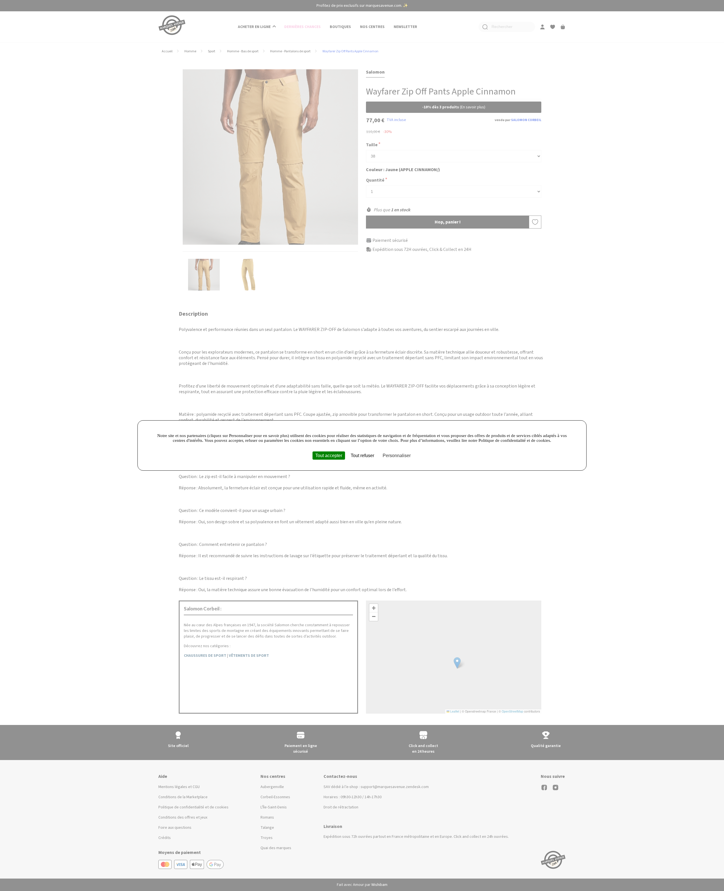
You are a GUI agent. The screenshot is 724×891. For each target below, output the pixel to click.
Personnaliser (397, 455)
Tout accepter (328, 455)
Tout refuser (362, 455)
